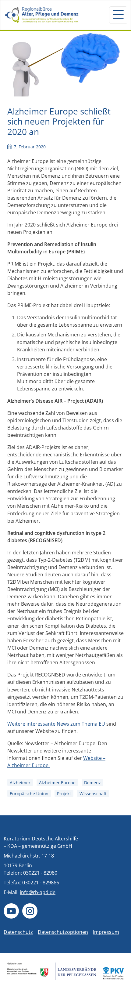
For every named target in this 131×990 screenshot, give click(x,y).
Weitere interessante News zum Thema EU (56, 723)
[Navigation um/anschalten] (118, 15)
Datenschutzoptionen (63, 932)
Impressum (106, 932)
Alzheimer (20, 782)
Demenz (92, 782)
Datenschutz (18, 932)
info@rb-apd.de (37, 892)
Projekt (64, 793)
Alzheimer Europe (57, 782)
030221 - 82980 (40, 872)
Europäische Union (29, 793)
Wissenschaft (93, 793)
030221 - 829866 (40, 882)
